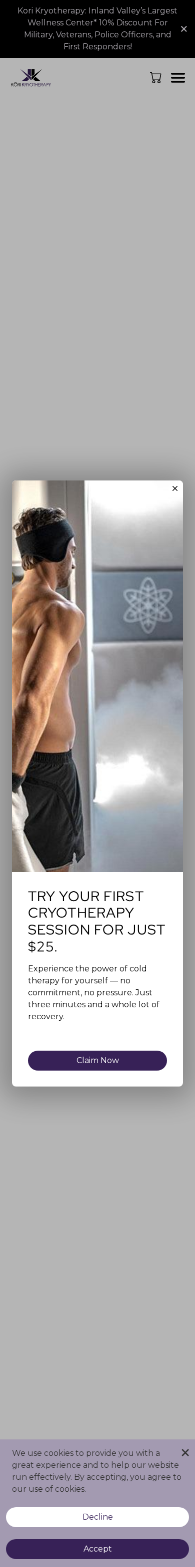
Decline (97, 1517)
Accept (98, 1549)
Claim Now (97, 1060)
